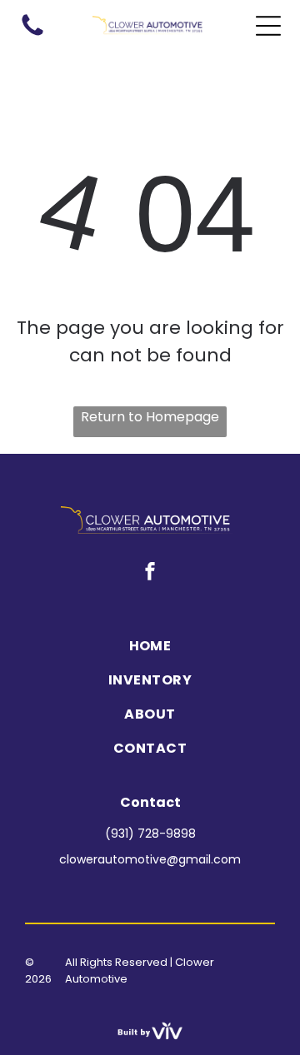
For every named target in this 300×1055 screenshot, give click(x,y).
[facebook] (150, 573)
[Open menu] (268, 25)
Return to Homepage (150, 416)
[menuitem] (149, 646)
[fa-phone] (32, 34)
